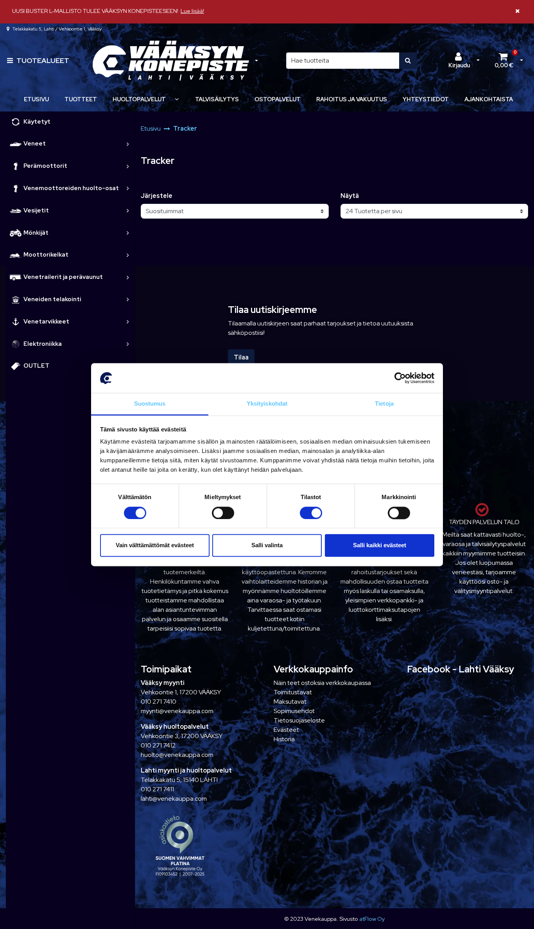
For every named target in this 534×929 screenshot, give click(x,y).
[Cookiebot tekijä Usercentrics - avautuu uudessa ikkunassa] (400, 378)
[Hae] (408, 60)
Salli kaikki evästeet (379, 545)
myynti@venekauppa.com (177, 711)
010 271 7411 (157, 789)
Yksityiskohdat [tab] (267, 404)
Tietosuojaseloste (299, 720)
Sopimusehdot (294, 711)
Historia (284, 739)
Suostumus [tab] (150, 404)
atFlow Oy (372, 918)
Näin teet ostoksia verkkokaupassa (322, 683)
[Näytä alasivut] (176, 99)
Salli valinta (267, 545)
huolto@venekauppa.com (177, 755)
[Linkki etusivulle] (171, 61)
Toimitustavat (293, 692)
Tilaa (241, 357)
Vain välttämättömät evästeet (155, 545)
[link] (128, 143)
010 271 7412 (158, 745)
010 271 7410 (158, 701)
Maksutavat (290, 701)
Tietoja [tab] (384, 404)
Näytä (349, 196)
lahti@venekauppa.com (174, 798)
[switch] (223, 513)
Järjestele (156, 196)
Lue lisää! (192, 10)
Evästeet (286, 730)
